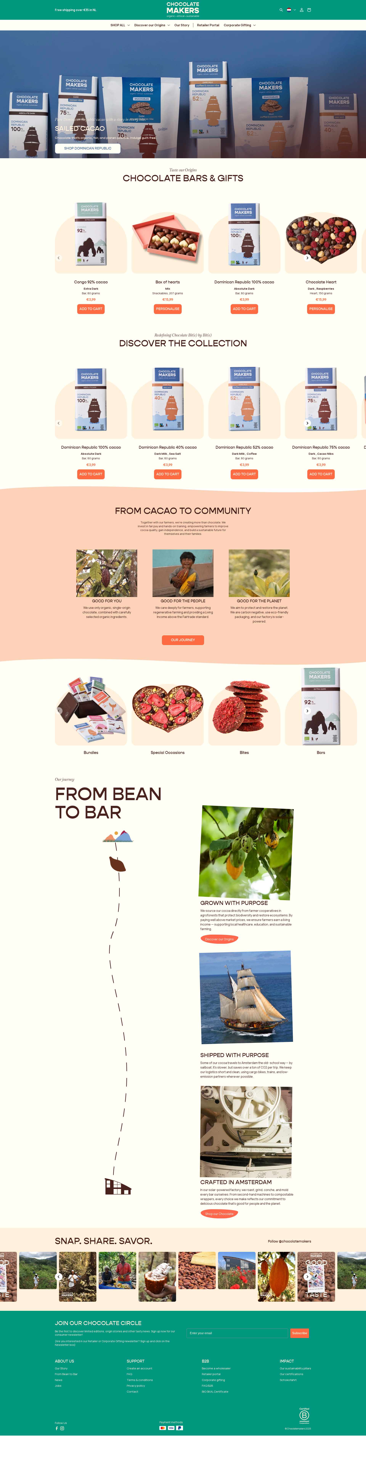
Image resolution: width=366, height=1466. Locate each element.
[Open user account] (301, 10)
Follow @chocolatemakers (289, 1241)
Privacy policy (136, 1386)
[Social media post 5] (113, 1270)
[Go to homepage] (183, 9)
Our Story (181, 25)
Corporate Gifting (237, 25)
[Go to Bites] (244, 706)
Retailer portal (211, 1374)
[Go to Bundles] (91, 706)
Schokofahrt (288, 1380)
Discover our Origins (149, 25)
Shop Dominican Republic (87, 148)
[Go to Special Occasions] (168, 706)
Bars (321, 753)
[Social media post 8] (232, 1270)
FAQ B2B (207, 1386)
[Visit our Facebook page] (57, 1428)
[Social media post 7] (193, 1270)
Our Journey (183, 640)
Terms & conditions (140, 1380)
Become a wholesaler (216, 1368)
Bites (244, 753)
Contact (132, 1392)
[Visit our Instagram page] (62, 1428)
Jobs (58, 1386)
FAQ (129, 1374)
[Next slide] (307, 258)
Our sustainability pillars (295, 1368)
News (58, 1380)
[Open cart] (309, 10)
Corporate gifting (213, 1380)
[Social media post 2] (312, 1277)
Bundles (91, 753)
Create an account (139, 1368)
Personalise (167, 309)
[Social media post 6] (153, 1277)
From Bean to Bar (66, 1374)
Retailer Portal (208, 25)
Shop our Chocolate (219, 1214)
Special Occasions (168, 753)
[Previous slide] (59, 1277)
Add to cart (90, 309)
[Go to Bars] (321, 706)
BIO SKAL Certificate (215, 1392)
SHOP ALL (118, 25)
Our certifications (291, 1374)
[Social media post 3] (34, 1270)
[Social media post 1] (272, 1277)
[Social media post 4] (73, 1277)
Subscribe (299, 1333)
